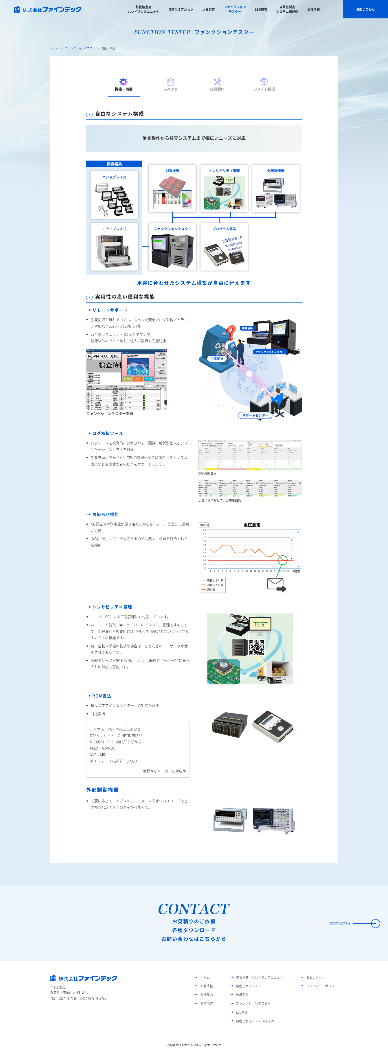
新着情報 (206, 986)
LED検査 (261, 9)
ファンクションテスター (235, 9)
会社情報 (313, 9)
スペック (170, 89)
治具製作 (208, 9)
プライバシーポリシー (322, 986)
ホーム (54, 48)
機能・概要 (124, 89)
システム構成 (264, 89)
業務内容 (206, 1003)
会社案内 (206, 994)
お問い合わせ (365, 9)
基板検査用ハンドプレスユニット (143, 9)
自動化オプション (180, 9)
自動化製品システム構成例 (287, 9)
